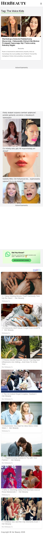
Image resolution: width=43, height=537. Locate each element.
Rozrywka (21, 48)
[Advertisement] (21, 90)
